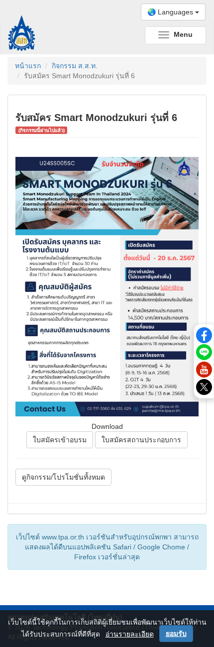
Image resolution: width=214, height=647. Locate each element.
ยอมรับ (176, 634)
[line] (204, 352)
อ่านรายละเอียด (130, 634)
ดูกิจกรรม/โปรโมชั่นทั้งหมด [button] (63, 477)
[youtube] (204, 369)
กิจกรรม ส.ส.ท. (75, 66)
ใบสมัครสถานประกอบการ (141, 440)
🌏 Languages (171, 12)
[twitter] (204, 386)
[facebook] (204, 334)
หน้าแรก (28, 66)
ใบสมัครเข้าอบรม (60, 440)
